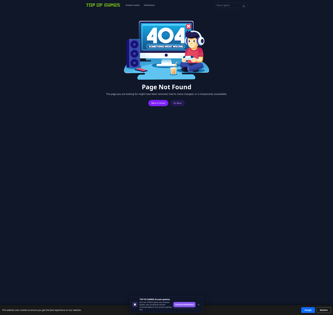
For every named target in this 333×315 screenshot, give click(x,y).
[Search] (243, 6)
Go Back (178, 103)
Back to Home (158, 103)
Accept (308, 310)
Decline (324, 310)
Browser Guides (133, 5)
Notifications (149, 5)
